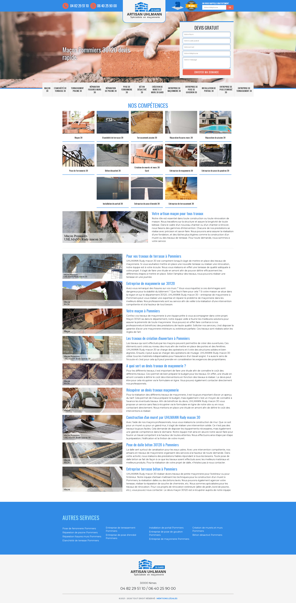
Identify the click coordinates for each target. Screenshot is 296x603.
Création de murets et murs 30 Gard (157, 89)
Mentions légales (167, 598)
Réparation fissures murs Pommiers (81, 536)
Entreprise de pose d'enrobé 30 (226, 89)
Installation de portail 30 (209, 89)
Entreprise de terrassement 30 (244, 89)
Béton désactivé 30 (141, 89)
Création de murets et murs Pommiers (207, 529)
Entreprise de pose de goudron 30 (191, 89)
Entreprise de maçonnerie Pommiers (169, 539)
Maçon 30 (47, 89)
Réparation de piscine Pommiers (80, 532)
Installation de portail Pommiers (166, 527)
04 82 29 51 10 (79, 5)
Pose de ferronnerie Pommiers (79, 528)
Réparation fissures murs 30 (94, 89)
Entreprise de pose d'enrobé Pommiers (121, 537)
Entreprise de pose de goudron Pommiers (166, 533)
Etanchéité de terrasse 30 (60, 89)
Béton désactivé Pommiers (207, 535)
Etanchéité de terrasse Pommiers (80, 540)
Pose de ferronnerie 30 (126, 89)
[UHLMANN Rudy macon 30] (148, 567)
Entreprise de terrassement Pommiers (120, 529)
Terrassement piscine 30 (77, 89)
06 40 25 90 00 (107, 5)
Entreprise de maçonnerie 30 (174, 89)
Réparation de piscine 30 (111, 89)
